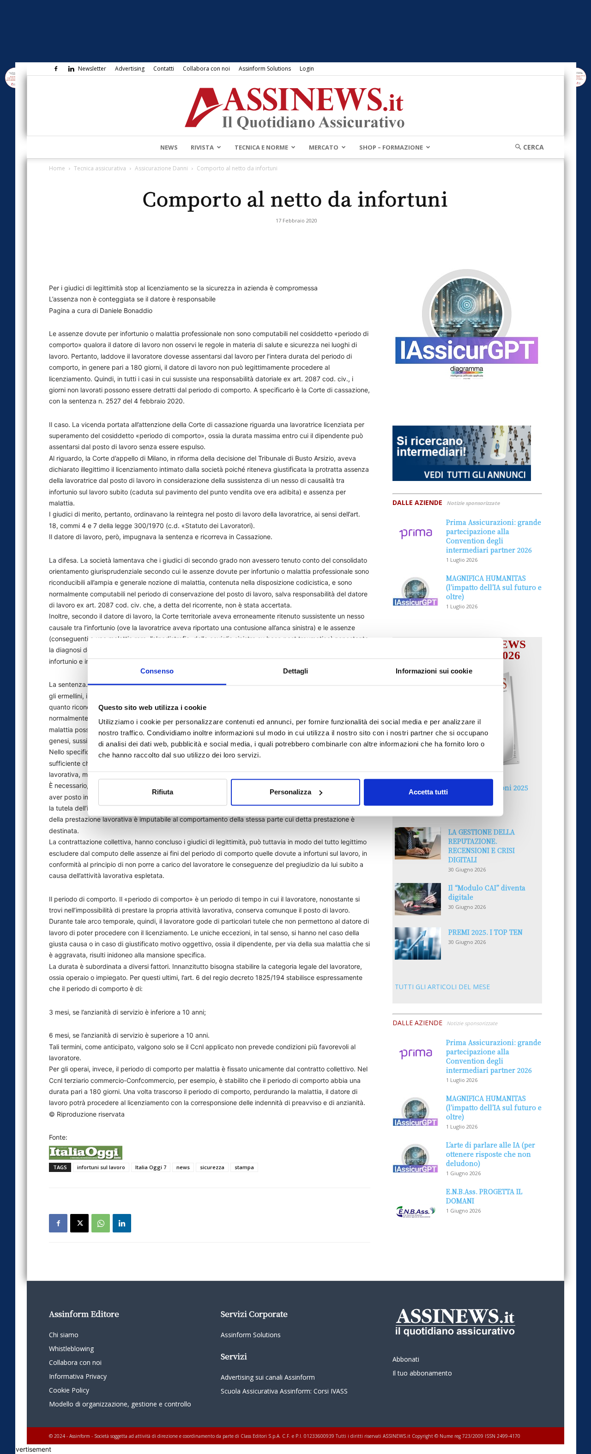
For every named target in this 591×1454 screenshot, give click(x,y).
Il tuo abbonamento (422, 1373)
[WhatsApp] (100, 1223)
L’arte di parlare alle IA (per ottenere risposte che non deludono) (490, 1154)
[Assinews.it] (295, 106)
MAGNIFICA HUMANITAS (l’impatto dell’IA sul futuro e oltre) (494, 587)
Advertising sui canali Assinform (268, 1377)
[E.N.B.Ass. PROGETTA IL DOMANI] (415, 1203)
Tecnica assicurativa (100, 168)
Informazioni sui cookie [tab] (434, 671)
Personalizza (290, 792)
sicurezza (212, 1167)
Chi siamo (63, 1334)
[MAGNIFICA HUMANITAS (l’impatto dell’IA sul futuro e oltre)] (415, 589)
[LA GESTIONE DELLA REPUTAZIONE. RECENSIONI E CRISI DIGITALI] (418, 843)
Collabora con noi (206, 68)
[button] (526, 147)
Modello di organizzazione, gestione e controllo (120, 1404)
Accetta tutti (428, 792)
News (169, 147)
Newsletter (92, 68)
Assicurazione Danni (161, 168)
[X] (79, 1223)
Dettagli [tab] (295, 671)
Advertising (130, 68)
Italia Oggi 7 (150, 1167)
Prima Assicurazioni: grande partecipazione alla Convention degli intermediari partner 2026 (493, 535)
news (183, 1167)
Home (57, 168)
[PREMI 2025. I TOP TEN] (418, 943)
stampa (244, 1167)
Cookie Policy (69, 1390)
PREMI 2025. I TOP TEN (485, 932)
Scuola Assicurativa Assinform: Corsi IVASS (284, 1391)
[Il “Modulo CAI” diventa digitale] (418, 899)
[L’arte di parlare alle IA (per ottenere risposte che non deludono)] (415, 1156)
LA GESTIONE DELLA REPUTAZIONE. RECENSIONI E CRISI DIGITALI (481, 845)
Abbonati (405, 1359)
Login (307, 68)
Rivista (202, 147)
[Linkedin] (71, 68)
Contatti (163, 68)
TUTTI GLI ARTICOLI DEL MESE (442, 986)
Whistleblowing (71, 1348)
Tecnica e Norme (261, 147)
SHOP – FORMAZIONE (391, 147)
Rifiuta (162, 792)
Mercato (323, 147)
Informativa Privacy (78, 1376)
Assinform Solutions (265, 68)
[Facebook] (56, 68)
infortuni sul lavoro (101, 1167)
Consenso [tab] (157, 671)
